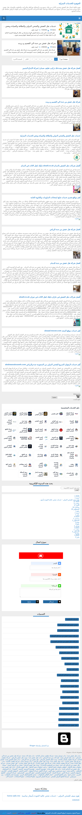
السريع (34, 813)
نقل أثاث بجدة (72, 669)
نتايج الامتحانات (19, 776)
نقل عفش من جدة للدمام (68, 714)
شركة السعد (56, 773)
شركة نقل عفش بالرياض (69, 653)
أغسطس (75, 509)
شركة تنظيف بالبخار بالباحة (67, 759)
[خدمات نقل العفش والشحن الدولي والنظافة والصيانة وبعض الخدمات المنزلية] (68, 30)
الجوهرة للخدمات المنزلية (69, 3)
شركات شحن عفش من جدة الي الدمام (64, 636)
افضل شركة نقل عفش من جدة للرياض (65, 229)
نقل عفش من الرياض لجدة (71, 769)
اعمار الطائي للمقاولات (45, 775)
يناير (77, 515)
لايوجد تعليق (35, 30)
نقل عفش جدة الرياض (70, 681)
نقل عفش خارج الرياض (69, 686)
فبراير (76, 526)
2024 (76, 516)
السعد (9, 813)
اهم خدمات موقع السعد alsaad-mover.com (62, 331)
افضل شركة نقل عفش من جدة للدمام (65, 263)
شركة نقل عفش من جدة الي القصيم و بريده (37, 43)
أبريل (77, 498)
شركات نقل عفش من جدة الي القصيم (64, 642)
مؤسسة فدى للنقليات (12, 775)
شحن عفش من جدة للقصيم (68, 630)
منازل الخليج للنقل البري (28, 775)
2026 (76, 496)
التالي (26, 59)
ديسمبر (76, 518)
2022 (76, 535)
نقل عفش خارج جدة (70, 692)
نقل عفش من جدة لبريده (69, 708)
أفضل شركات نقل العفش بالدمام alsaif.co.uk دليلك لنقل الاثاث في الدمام (50, 166)
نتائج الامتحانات (30, 776)
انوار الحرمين (29, 773)
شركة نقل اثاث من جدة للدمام (67, 647)
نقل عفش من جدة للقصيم (68, 725)
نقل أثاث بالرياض (71, 664)
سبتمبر (75, 507)
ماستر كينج (71, 775)
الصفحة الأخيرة (17, 59)
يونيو (77, 522)
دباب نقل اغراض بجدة (67, 757)
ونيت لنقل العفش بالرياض (48, 759)
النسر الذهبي (23, 771)
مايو (77, 511)
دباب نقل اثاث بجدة (28, 756)
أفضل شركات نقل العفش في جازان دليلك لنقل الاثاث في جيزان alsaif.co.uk (49, 297)
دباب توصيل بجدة (60, 756)
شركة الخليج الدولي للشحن (60, 776)
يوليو (77, 533)
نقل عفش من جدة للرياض (68, 719)
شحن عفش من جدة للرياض (68, 625)
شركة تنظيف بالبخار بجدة (61, 763)
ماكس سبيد (71, 771)
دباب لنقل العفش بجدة (12, 759)
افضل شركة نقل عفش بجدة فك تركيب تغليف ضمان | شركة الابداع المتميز (51, 68)
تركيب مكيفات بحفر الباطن (38, 767)
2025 (76, 501)
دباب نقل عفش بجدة (54, 769)
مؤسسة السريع (29, 769)
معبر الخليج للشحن (60, 775)
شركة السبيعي (11, 773)
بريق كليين (51, 771)
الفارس (3, 771)
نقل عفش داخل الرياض (69, 697)
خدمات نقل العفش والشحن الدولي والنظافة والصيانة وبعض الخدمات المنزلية (50, 136)
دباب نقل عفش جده (35, 757)
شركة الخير (65, 773)
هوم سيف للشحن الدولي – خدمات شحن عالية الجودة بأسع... (59, 500)
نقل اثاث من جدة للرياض (51, 757)
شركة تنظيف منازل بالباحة (45, 756)
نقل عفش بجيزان (12, 763)
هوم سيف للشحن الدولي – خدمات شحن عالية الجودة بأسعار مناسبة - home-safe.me (43, 796)
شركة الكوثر (43, 771)
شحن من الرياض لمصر (14, 765)
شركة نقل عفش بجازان (43, 763)
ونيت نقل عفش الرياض (31, 765)
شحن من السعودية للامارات (49, 765)
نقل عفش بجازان (22, 767)
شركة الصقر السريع (43, 776)
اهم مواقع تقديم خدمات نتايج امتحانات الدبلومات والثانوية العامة (55, 197)
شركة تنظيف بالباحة (13, 761)
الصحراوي (20, 773)
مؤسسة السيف (41, 769)
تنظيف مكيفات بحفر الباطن (57, 767)
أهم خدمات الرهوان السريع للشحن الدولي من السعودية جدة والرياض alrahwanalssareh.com (42, 364)
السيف (20, 769)
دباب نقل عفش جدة (73, 756)
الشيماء (14, 769)
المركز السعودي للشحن (43, 773)
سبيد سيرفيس (61, 771)
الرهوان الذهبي (75, 773)
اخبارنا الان (9, 776)
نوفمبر (76, 503)
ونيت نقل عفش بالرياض (19, 757)
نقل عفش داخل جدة (70, 703)
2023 (76, 528)
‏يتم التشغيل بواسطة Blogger (39, 745)
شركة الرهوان (33, 771)
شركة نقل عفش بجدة (70, 658)
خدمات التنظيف (72, 619)
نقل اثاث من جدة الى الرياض (67, 675)
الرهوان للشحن (13, 771)
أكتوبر (76, 505)
